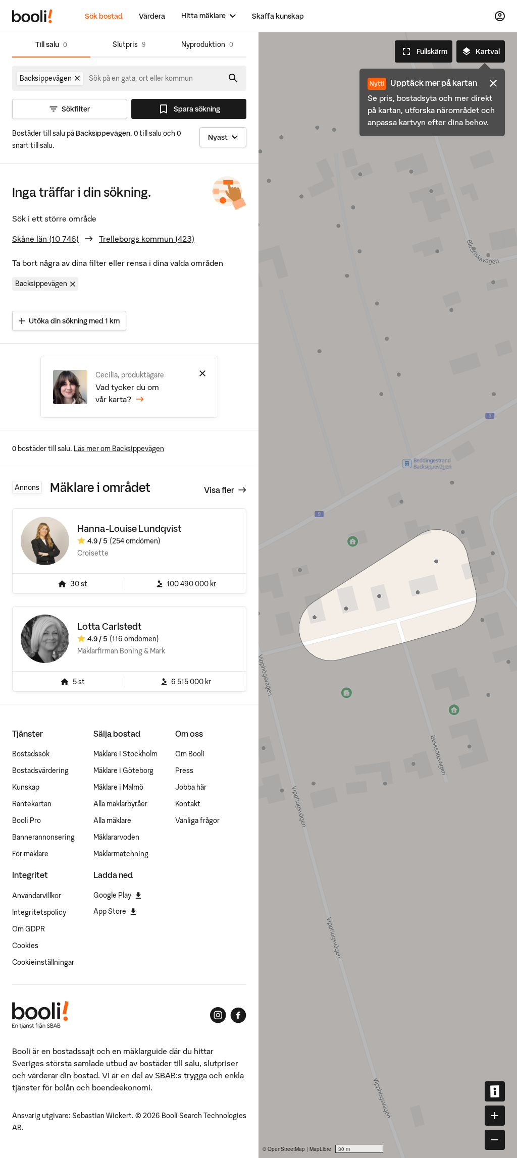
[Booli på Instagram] (218, 1015)
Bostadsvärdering (40, 770)
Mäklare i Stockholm (125, 753)
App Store (109, 911)
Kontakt (187, 803)
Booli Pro (26, 820)
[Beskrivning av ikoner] (495, 1091)
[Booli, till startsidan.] (32, 16)
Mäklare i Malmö (118, 787)
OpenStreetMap (286, 1148)
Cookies (25, 945)
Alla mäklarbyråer (120, 803)
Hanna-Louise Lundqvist (129, 528)
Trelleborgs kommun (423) (146, 239)
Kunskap (25, 787)
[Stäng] (202, 373)
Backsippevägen (41, 283)
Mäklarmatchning (120, 853)
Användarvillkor (36, 895)
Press (184, 770)
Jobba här (190, 787)
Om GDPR (28, 928)
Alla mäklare (112, 820)
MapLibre (320, 1148)
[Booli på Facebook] (238, 1015)
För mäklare (30, 853)
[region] (387, 595)
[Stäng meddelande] (493, 83)
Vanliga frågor (197, 820)
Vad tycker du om (127, 393)
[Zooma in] (495, 1116)
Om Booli (189, 753)
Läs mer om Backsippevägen (119, 448)
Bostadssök (30, 753)
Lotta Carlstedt (109, 626)
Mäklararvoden (116, 837)
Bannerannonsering (43, 837)
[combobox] (141, 78)
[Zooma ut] (495, 1140)
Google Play (112, 895)
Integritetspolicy (39, 912)
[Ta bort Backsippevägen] (77, 78)
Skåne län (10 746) (45, 239)
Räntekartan (31, 803)
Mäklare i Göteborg (123, 770)
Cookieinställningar (43, 962)
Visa (219, 490)
